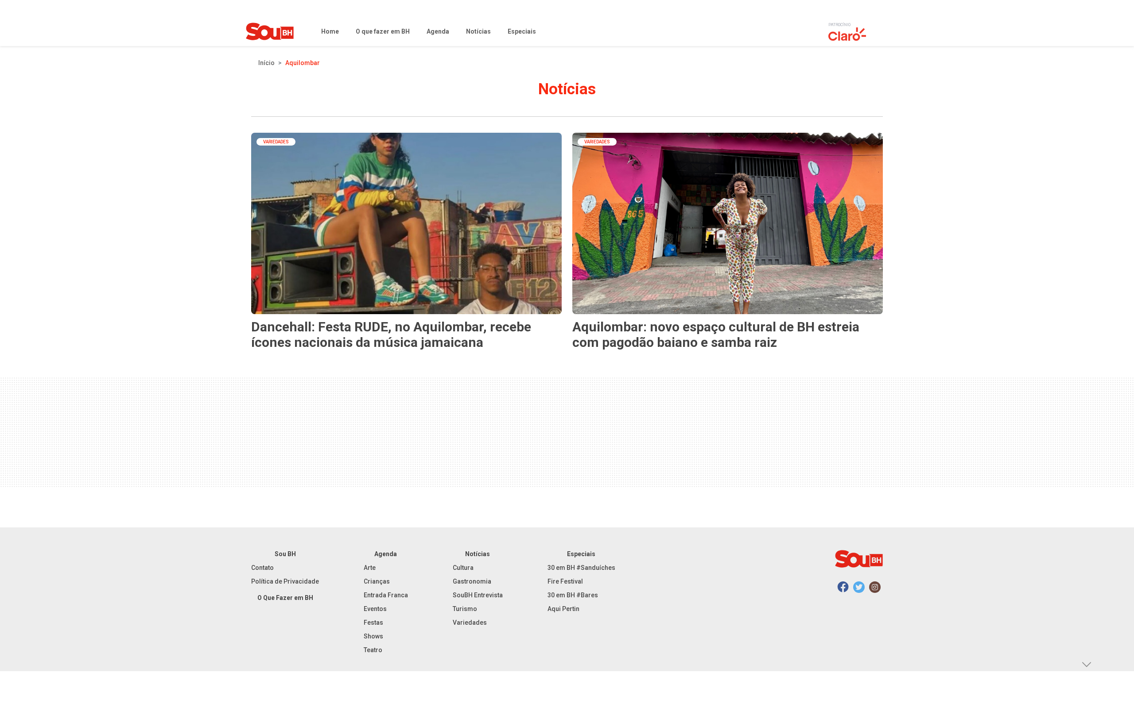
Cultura (463, 567)
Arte (370, 567)
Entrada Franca (386, 595)
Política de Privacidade (285, 581)
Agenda (385, 553)
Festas (373, 622)
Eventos (375, 608)
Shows (373, 636)
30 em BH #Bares (573, 595)
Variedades (470, 622)
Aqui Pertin (563, 608)
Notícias (477, 553)
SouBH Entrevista (478, 595)
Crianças (377, 581)
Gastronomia (472, 581)
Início (266, 62)
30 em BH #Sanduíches (581, 567)
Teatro (373, 649)
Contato (262, 567)
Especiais (581, 553)
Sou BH (285, 553)
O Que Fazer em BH (285, 597)
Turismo (465, 608)
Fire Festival (565, 581)
